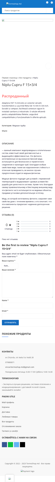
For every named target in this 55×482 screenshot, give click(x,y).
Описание (8, 143)
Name (5, 300)
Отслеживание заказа (11, 426)
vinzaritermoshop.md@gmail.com (19, 367)
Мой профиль (8, 402)
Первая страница (9, 78)
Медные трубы (19, 125)
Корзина (5, 407)
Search (49, 10)
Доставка (6, 412)
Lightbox (48, 66)
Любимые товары (10, 416)
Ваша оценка (8, 260)
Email (5, 311)
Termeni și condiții (10, 431)
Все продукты (25, 78)
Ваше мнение (9, 270)
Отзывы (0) (8, 214)
